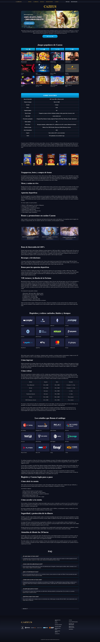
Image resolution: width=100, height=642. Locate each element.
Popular (27, 49)
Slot (71, 49)
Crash (56, 49)
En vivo (42, 49)
